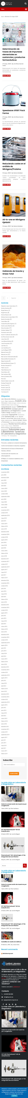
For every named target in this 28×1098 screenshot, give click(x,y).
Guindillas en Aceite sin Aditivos (11, 942)
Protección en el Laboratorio (15, 422)
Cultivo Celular (5, 412)
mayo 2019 (4, 518)
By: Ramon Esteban (17, 173)
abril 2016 (3, 596)
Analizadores (11, 401)
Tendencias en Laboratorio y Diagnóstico (13, 432)
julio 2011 (3, 740)
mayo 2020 (4, 502)
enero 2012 (4, 724)
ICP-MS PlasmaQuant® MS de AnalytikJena (10, 830)
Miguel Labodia (5, 361)
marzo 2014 (4, 659)
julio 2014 (3, 648)
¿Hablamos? (16, 987)
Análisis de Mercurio (14, 404)
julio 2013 (3, 680)
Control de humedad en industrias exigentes (13, 446)
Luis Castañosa (5, 348)
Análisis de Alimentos (21, 403)
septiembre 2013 (5, 675)
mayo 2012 (4, 713)
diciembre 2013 (5, 667)
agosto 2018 (4, 539)
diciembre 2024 (5, 477)
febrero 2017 (4, 577)
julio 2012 (3, 707)
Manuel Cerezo (5, 352)
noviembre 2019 (5, 510)
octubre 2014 (4, 640)
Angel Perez (4, 312)
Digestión (19, 412)
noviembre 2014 (5, 637)
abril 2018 (3, 548)
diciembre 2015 (5, 604)
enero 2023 (4, 491)
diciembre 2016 (5, 580)
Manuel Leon (4, 354)
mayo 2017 (4, 572)
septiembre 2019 (5, 515)
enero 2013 (4, 691)
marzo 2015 (4, 626)
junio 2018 (3, 542)
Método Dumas (8, 420)
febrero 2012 (4, 721)
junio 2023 (3, 480)
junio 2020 (3, 499)
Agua (6, 401)
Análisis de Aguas (12, 403)
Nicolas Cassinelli (5, 365)
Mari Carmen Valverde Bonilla (8, 356)
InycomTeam (10, 418)
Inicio (2, 16)
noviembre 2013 (5, 669)
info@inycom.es (8, 997)
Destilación (14, 412)
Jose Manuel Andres (6, 341)
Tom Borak (4, 392)
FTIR (2, 416)
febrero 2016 (4, 599)
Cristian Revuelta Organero (7, 323)
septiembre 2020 (5, 496)
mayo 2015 (4, 621)
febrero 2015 (4, 629)
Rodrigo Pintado (5, 383)
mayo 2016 (4, 594)
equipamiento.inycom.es (11, 1000)
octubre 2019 (4, 512)
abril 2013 (3, 686)
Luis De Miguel (4, 350)
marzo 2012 (4, 718)
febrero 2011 (4, 753)
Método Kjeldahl (17, 420)
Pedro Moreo (4, 372)
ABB (2, 399)
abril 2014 (3, 656)
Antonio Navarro (5, 314)
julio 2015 (3, 615)
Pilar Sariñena (4, 374)
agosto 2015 (4, 613)
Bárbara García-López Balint (8, 317)
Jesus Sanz (4, 339)
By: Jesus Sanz (15, 944)
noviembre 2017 (5, 561)
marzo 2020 (4, 504)
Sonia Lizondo (4, 389)
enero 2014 (4, 664)
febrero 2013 (4, 688)
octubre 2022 (4, 493)
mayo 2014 (4, 653)
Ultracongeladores (13, 435)
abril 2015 (3, 623)
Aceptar (14, 1095)
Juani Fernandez (5, 343)
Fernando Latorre (5, 332)
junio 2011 (3, 742)
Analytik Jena (20, 401)
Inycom (4, 978)
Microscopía (17, 418)
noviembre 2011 (5, 729)
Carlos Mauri (4, 321)
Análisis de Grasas (5, 404)
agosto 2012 (4, 705)
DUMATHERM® (4, 414)
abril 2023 (3, 485)
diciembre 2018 (5, 531)
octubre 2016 (4, 585)
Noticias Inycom (8, 953)
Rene (2, 378)
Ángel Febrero (4, 310)
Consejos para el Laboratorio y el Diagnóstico (12, 410)
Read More (7, 75)
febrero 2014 (4, 661)
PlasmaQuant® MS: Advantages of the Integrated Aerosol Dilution (13, 856)
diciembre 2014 (5, 634)
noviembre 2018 (5, 534)
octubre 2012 (4, 699)
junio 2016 (3, 591)
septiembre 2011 (5, 734)
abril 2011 (3, 748)
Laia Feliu (3, 345)
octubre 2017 (4, 564)
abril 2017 (3, 575)
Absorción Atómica (10, 399)
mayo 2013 (4, 683)
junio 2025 (3, 475)
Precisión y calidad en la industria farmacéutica (14, 443)
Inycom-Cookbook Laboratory (8, 334)
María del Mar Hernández (7, 359)
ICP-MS (16, 416)
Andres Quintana (5, 308)
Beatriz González (5, 319)
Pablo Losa (4, 367)
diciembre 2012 (5, 694)
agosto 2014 (4, 645)
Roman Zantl (4, 385)
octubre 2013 (4, 672)
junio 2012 (3, 710)
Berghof (14, 407)
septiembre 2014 (5, 642)
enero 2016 (4, 602)
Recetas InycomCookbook (17, 424)
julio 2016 (3, 588)
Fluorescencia (21, 414)
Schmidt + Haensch (5, 425)
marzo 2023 (4, 488)
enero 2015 (4, 631)
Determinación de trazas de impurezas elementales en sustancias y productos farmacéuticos (13, 54)
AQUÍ (25, 1092)
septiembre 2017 (5, 567)
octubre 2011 (4, 732)
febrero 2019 (4, 526)
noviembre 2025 (5, 472)
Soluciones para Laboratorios (13, 430)
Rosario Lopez (4, 387)
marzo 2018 (4, 550)
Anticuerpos (4, 403)
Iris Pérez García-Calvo (6, 337)
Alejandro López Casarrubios (8, 306)
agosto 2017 (4, 569)
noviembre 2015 (5, 607)
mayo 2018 (4, 545)
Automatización (6, 407)
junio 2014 (3, 650)
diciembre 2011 (5, 726)
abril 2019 (3, 520)
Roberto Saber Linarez (6, 381)
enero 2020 (4, 507)
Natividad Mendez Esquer (7, 363)
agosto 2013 (4, 677)
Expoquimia (13, 414)
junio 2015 (3, 618)
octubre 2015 (4, 610)
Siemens (10, 425)
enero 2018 (4, 556)
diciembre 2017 (5, 558)
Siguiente (13, 298)
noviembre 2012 (5, 696)
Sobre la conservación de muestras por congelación (14, 805)
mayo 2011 (4, 745)
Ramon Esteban (5, 376)
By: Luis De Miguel (15, 834)
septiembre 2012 (5, 702)
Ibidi (12, 416)
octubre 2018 (4, 537)
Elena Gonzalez (5, 328)
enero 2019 (4, 529)
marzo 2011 (4, 751)
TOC (8, 435)
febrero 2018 (4, 553)
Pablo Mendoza (5, 370)
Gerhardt (8, 416)
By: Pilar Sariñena (13, 808)
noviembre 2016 (5, 583)
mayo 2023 (4, 483)
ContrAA (23, 411)
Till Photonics (4, 435)
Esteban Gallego (5, 330)
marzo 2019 (4, 523)
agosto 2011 (4, 737)
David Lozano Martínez (7, 325)
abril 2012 (3, 715)
